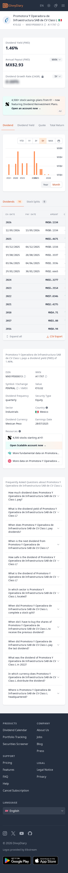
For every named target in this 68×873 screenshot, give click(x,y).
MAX (50, 140)
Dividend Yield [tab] (25, 125)
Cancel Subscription (16, 790)
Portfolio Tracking (15, 737)
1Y (29, 140)
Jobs (39, 737)
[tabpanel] (34, 163)
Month (56, 184)
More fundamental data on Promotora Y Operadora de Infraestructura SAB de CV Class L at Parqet (36, 453)
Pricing (7, 763)
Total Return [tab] (57, 125)
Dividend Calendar (15, 730)
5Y (43, 140)
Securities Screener (15, 744)
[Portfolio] (56, 5)
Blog (40, 744)
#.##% (12, 81)
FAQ (5, 777)
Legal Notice (45, 770)
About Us (43, 730)
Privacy (41, 777)
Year (45, 184)
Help (6, 783)
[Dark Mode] (49, 5)
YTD (22, 140)
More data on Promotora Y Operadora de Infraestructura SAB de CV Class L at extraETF (36, 461)
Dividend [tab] (8, 125)
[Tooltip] (46, 407)
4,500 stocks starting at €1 (28, 437)
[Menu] (63, 5)
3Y (36, 140)
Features (8, 770)
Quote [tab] (42, 125)
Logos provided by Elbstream (20, 849)
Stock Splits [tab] (36, 201)
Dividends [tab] (12, 201)
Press (40, 751)
